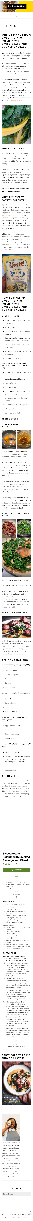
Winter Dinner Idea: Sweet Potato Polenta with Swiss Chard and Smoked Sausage (16, 40)
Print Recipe (17, 869)
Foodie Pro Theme (20, 1217)
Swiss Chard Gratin (17, 100)
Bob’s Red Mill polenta (10, 215)
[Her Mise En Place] (16, 12)
